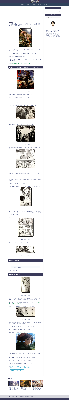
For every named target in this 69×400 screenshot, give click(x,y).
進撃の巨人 (40, 4)
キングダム (46, 4)
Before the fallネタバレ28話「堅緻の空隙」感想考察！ (20, 367)
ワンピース (28, 4)
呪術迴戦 (34, 4)
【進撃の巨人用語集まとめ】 (15, 370)
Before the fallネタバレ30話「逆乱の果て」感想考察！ (20, 366)
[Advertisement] (25, 15)
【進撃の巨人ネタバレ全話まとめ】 (17, 369)
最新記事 (22, 4)
